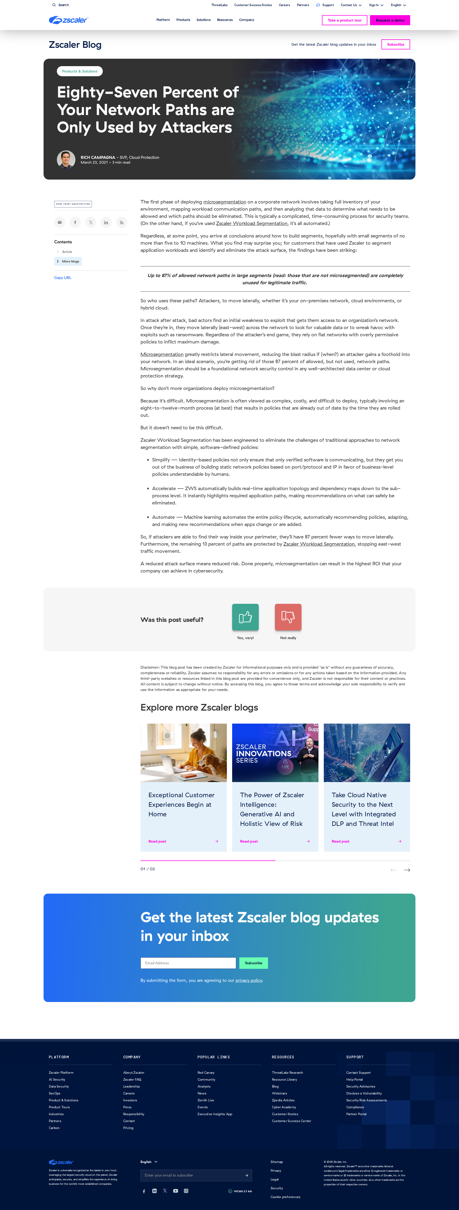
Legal (275, 1179)
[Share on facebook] (75, 222)
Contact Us (349, 5)
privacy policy (249, 980)
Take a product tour (345, 20)
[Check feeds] (121, 222)
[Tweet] (90, 222)
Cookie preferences (285, 1197)
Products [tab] (183, 20)
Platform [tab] (163, 20)
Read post (157, 841)
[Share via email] (59, 222)
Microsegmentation (162, 354)
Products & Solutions (79, 71)
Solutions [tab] (204, 20)
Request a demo (390, 20)
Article (67, 252)
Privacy (276, 1171)
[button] (245, 622)
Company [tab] (246, 20)
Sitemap (277, 1162)
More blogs (70, 261)
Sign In (374, 5)
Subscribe (253, 963)
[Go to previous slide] (407, 870)
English (396, 5)
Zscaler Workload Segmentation (251, 223)
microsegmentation (224, 202)
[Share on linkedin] (106, 222)
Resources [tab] (225, 20)
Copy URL (62, 277)
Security (277, 1188)
